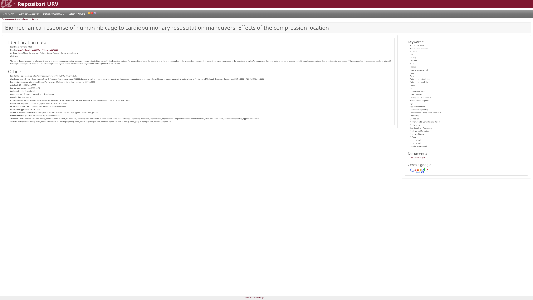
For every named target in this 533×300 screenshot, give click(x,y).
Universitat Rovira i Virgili (254, 297)
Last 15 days (8, 13)
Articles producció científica (12, 19)
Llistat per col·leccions (29, 13)
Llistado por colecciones (53, 13)
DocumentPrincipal (417, 157)
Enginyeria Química (30, 19)
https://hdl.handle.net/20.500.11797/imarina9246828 (37, 50)
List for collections (77, 13)
